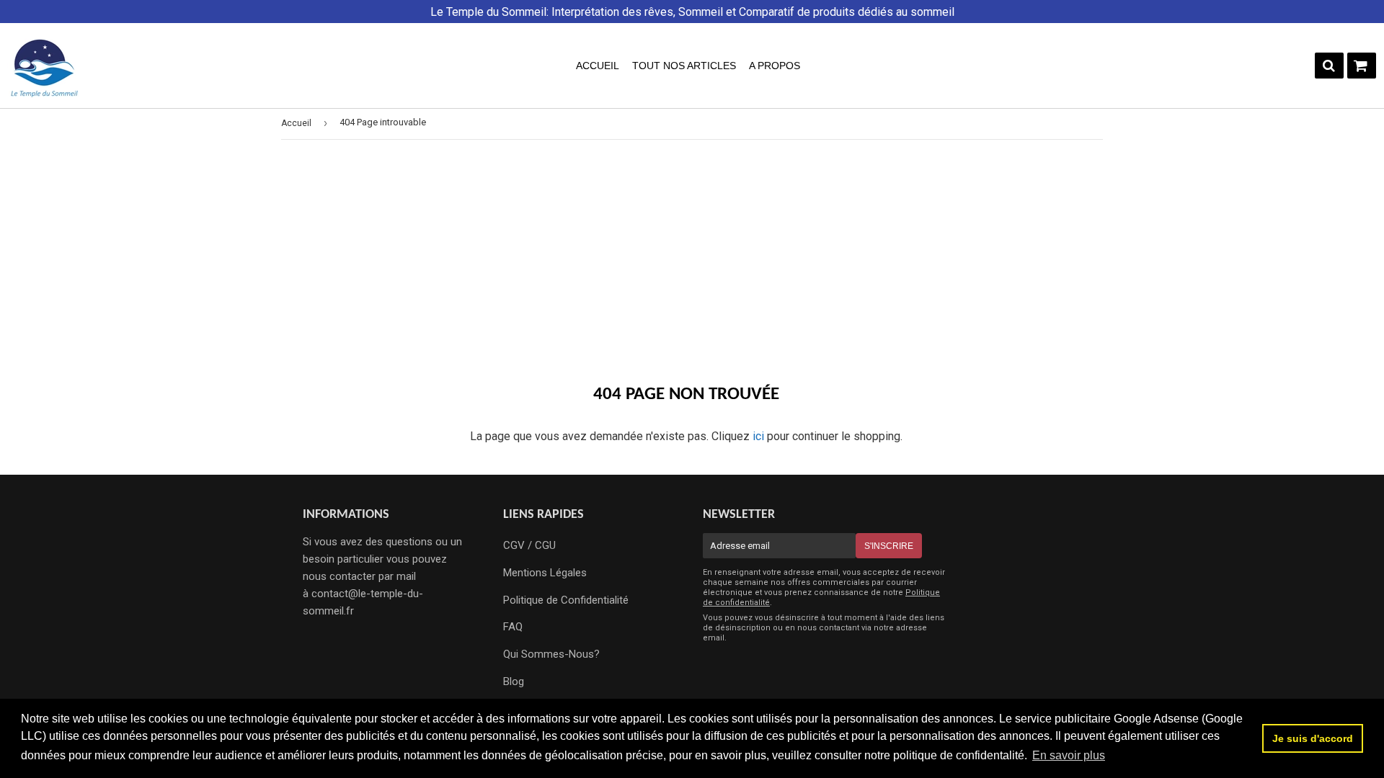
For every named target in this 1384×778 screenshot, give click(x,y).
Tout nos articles (684, 65)
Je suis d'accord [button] (1312, 738)
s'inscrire (888, 546)
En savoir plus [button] (1068, 755)
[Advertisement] (692, 262)
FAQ (513, 626)
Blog (513, 681)
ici (758, 436)
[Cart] (1361, 66)
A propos (774, 65)
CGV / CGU (529, 545)
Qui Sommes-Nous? (551, 654)
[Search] (1329, 66)
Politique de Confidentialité (566, 600)
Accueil (597, 65)
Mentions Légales (545, 572)
